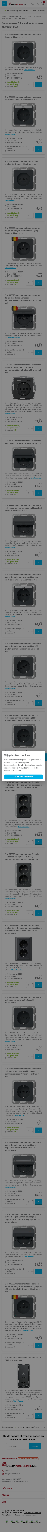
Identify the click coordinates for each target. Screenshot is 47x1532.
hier (19, 771)
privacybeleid (13, 768)
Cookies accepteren (23, 777)
